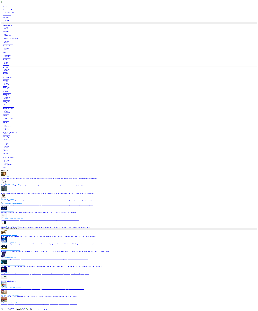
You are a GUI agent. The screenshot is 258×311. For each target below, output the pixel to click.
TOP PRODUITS (7, 9)
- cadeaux (5, 163)
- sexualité (10, 44)
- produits (5, 28)
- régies (5, 122)
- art (4, 149)
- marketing (6, 31)
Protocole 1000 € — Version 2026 (7, 211)
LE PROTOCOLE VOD (5, 191)
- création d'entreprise (8, 118)
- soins (4, 39)
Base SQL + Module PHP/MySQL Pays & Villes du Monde (12, 218)
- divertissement (7, 161)
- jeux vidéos (6, 135)
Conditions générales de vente (42, 309)
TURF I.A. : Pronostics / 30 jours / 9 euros (9, 235)
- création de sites (7, 95)
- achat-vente (6, 69)
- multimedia (6, 84)
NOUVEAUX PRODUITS (9, 12)
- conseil (5, 125)
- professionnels (7, 166)
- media (5, 154)
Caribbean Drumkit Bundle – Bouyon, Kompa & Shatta (11, 203)
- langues (5, 147)
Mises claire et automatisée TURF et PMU (9, 302)
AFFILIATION (7, 15)
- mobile (5, 86)
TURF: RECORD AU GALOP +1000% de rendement (11, 287)
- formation (6, 114)
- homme (5, 44)
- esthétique (6, 41)
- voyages (5, 63)
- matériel (5, 80)
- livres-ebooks (6, 58)
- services (5, 27)
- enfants (5, 53)
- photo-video (6, 138)
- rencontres (6, 65)
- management (6, 30)
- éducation (6, 56)
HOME (5, 6)
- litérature (5, 153)
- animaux (5, 59)
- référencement (7, 126)
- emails (5, 103)
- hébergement (6, 100)
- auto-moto (6, 159)
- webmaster (6, 94)
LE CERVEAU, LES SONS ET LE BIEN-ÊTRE (10, 226)
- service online (7, 93)
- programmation (7, 87)
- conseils (5, 46)
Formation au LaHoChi (5, 176)
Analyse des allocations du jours (8, 281)
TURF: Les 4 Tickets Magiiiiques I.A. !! (8, 257)
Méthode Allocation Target (6, 280)
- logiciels (5, 81)
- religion (5, 150)
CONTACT (6, 20)
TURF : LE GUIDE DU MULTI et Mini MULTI (10, 295)
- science (5, 152)
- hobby (5, 140)
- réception (5, 60)
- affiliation (6, 129)
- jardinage (5, 72)
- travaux (5, 70)
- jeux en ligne (6, 133)
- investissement (7, 117)
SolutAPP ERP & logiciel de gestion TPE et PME (10, 184)
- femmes (5, 42)
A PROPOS (6, 17)
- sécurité (5, 88)
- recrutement (6, 112)
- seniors (5, 49)
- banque (5, 115)
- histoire (5, 145)
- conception (6, 124)
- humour (5, 136)
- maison (5, 167)
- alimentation (6, 45)
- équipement (6, 74)
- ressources (6, 34)
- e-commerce (6, 32)
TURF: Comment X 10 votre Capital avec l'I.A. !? (10, 242)
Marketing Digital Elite (5, 272)
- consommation (7, 55)
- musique (5, 139)
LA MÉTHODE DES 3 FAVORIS (7, 199)
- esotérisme (6, 146)
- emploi (5, 109)
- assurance (6, 48)
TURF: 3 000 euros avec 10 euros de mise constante (10, 250)
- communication (7, 35)
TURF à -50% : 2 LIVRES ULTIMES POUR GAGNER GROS (13, 265)
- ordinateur (6, 79)
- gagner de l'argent (8, 108)
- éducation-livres (7, 164)
